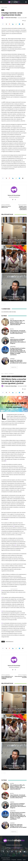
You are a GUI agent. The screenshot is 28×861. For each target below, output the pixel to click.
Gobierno (13, 294)
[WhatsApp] (16, 24)
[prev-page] (2, 304)
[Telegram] (19, 24)
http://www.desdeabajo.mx (14, 197)
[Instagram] (11, 851)
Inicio (2, 7)
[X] (6, 24)
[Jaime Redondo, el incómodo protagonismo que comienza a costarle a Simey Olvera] (14, 259)
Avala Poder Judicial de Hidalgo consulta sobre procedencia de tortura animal (18, 362)
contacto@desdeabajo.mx (17, 847)
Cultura (14, 237)
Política (14, 266)
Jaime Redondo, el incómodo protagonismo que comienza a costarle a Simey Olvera (14, 269)
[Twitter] (7, 851)
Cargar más (13, 367)
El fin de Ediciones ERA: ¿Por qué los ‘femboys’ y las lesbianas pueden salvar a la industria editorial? (14, 241)
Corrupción (12, 346)
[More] (22, 24)
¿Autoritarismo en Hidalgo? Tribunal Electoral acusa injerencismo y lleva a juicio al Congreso (14, 298)
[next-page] (5, 304)
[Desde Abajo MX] (14, 2)
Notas (6, 7)
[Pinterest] (9, 24)
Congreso (12, 358)
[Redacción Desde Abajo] (2, 18)
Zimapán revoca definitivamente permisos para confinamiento (23, 208)
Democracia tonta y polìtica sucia (6, 207)
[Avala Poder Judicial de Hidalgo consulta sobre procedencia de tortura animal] (5, 361)
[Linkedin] (12, 24)
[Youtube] (24, 851)
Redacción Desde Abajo (11, 17)
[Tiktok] (16, 851)
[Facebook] (2, 24)
